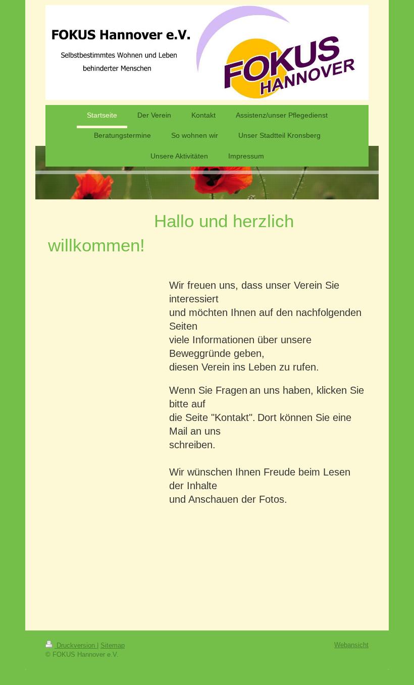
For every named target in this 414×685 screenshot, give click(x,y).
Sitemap (112, 645)
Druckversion (76, 645)
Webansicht (351, 645)
